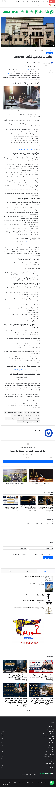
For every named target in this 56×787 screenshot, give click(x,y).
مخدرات (29, 69)
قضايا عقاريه (51, 749)
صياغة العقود (51, 738)
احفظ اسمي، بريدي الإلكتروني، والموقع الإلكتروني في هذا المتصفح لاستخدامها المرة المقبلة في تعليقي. (31, 554)
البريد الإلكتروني (49, 548)
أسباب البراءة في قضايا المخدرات (13, 412)
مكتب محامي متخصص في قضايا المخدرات (28, 422)
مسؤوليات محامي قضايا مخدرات (14, 418)
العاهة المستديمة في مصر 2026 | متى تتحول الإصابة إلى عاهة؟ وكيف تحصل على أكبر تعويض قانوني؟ (11, 508)
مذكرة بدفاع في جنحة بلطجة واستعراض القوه (33, 601)
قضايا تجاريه (51, 745)
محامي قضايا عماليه (50, 763)
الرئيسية (50, 50)
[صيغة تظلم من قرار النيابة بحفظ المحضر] (49, 596)
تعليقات (10, 571)
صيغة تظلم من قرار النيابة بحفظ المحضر (35, 594)
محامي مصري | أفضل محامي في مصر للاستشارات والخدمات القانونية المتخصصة (41, 677)
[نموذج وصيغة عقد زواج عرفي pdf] (49, 587)
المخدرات (23, 66)
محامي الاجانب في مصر (49, 756)
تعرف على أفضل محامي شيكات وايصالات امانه (24, 369)
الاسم (51, 542)
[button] (52, 783)
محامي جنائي (44, 50)
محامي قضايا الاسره (49, 761)
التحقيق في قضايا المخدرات (31, 418)
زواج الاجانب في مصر (49, 736)
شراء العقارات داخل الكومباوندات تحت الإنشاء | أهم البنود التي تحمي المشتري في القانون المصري (42, 700)
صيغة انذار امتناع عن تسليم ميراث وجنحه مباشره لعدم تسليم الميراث (29, 607)
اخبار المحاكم (51, 726)
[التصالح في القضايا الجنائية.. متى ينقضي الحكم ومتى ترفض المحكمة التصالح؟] (27, 500)
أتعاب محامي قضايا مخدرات (31, 412)
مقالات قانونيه (51, 767)
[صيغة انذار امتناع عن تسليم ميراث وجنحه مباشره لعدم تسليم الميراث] (49, 610)
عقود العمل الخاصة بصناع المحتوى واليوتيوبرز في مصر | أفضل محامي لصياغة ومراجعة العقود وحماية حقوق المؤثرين (16, 701)
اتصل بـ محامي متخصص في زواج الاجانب (26, 149)
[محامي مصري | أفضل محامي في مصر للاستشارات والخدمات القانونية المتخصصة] (41, 666)
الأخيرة (28, 571)
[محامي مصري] (28, 12)
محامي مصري (39, 430)
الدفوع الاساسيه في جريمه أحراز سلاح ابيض (34, 576)
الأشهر (46, 571)
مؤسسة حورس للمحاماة (28, 782)
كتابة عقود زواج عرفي (49, 754)
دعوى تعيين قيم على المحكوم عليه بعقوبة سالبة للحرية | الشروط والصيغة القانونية (32, 1)
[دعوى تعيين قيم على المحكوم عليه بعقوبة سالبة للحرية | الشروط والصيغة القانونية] (15, 666)
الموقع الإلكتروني (23, 548)
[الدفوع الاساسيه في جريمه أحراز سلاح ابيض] (49, 578)
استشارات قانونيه (50, 729)
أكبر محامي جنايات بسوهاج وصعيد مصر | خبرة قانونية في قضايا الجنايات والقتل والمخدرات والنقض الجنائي (46, 508)
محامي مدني (51, 765)
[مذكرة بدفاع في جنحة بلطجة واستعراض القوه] (49, 602)
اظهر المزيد (28, 710)
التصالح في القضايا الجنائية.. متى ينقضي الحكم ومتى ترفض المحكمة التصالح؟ (28, 507)
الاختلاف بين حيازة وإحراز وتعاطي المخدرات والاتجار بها (25, 415)
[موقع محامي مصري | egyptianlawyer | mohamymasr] (45, 5)
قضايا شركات (51, 747)
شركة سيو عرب (10, 782)
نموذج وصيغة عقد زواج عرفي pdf (36, 583)
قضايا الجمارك (51, 742)
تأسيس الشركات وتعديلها (48, 733)
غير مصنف (52, 740)
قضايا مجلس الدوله (50, 751)
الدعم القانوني (51, 731)
